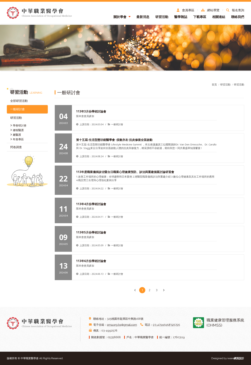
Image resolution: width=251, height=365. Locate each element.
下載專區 (199, 17)
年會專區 (18, 139)
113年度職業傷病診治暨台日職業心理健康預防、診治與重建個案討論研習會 (125, 172)
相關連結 (218, 17)
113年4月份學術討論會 (91, 204)
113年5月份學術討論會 (91, 232)
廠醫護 (17, 135)
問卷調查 (16, 147)
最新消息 (142, 17)
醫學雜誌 (180, 17)
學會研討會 (19, 125)
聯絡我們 (237, 17)
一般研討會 (17, 109)
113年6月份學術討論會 (91, 261)
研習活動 (161, 17)
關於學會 (120, 17)
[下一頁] (164, 290)
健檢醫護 (18, 130)
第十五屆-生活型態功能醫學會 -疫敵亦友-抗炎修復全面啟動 (114, 140)
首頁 (214, 84)
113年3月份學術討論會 (91, 111)
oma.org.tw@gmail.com (122, 324)
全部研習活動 (19, 101)
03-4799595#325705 (166, 324)
